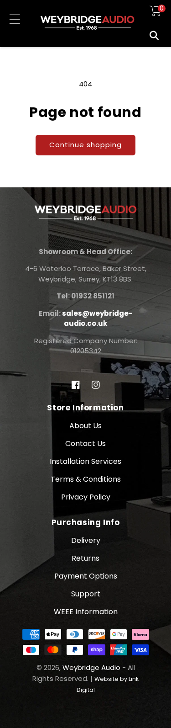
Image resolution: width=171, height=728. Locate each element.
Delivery (85, 540)
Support (85, 594)
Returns (85, 558)
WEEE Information (86, 611)
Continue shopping (85, 144)
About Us (85, 425)
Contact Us (85, 443)
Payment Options (85, 576)
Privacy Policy (85, 497)
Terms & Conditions (86, 479)
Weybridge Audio (91, 667)
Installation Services (85, 461)
